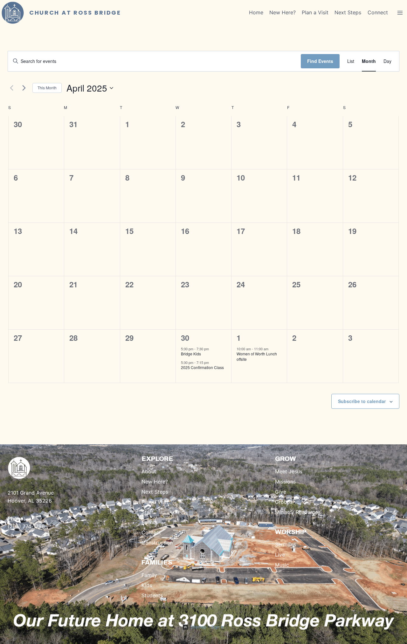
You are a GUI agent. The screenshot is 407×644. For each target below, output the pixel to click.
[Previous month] (11, 88)
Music (282, 565)
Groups (284, 502)
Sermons (285, 544)
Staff (147, 512)
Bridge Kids (191, 353)
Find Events (320, 61)
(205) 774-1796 (26, 526)
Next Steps (348, 12)
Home (256, 12)
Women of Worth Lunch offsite (257, 356)
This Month (47, 87)
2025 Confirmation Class (202, 367)
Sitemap (198, 626)
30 (185, 337)
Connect (378, 12)
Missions (285, 481)
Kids (146, 585)
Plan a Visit (315, 12)
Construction (157, 542)
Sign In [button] (217, 626)
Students (152, 595)
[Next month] (24, 88)
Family (149, 575)
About (148, 471)
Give (280, 492)
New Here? (282, 12)
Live (280, 555)
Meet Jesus (288, 471)
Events (149, 522)
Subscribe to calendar (362, 401)
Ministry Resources (298, 512)
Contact (151, 532)
